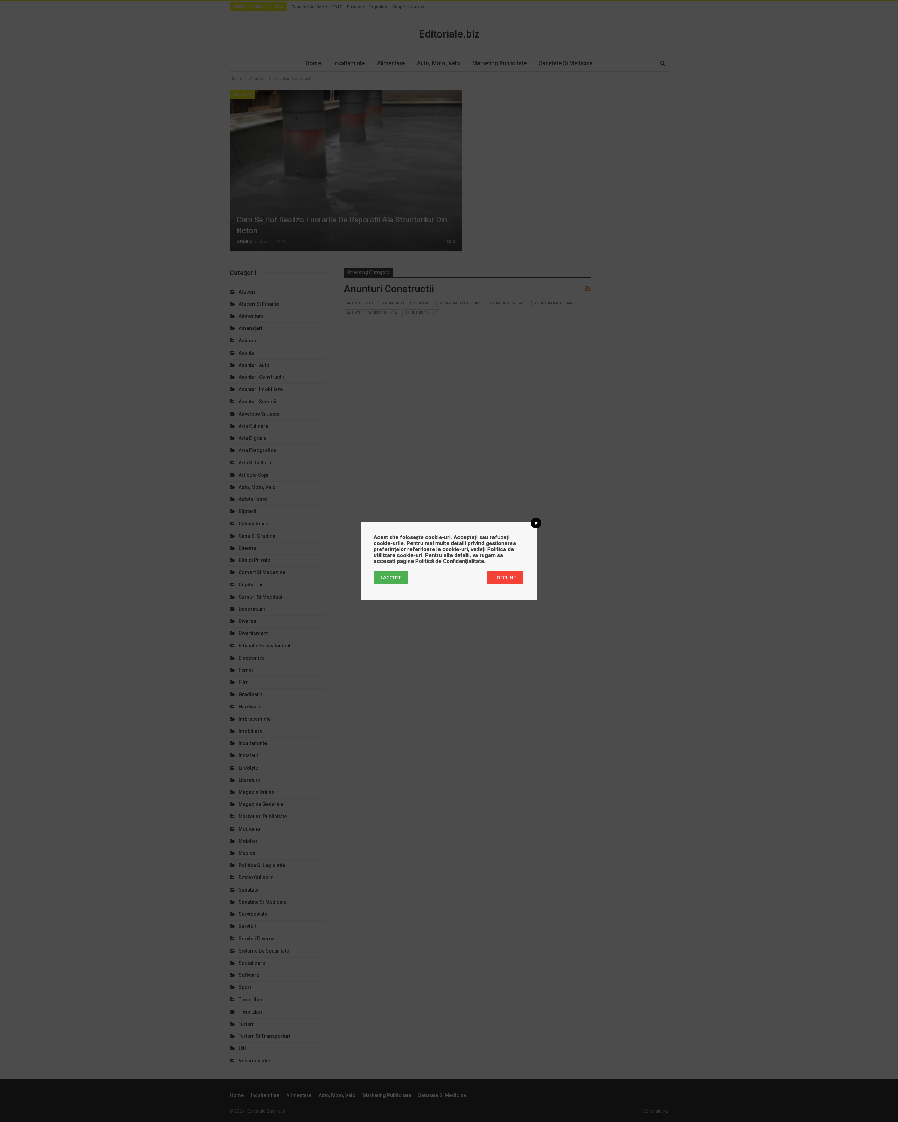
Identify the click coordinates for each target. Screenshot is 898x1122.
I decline (505, 577)
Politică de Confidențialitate (449, 561)
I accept (391, 577)
